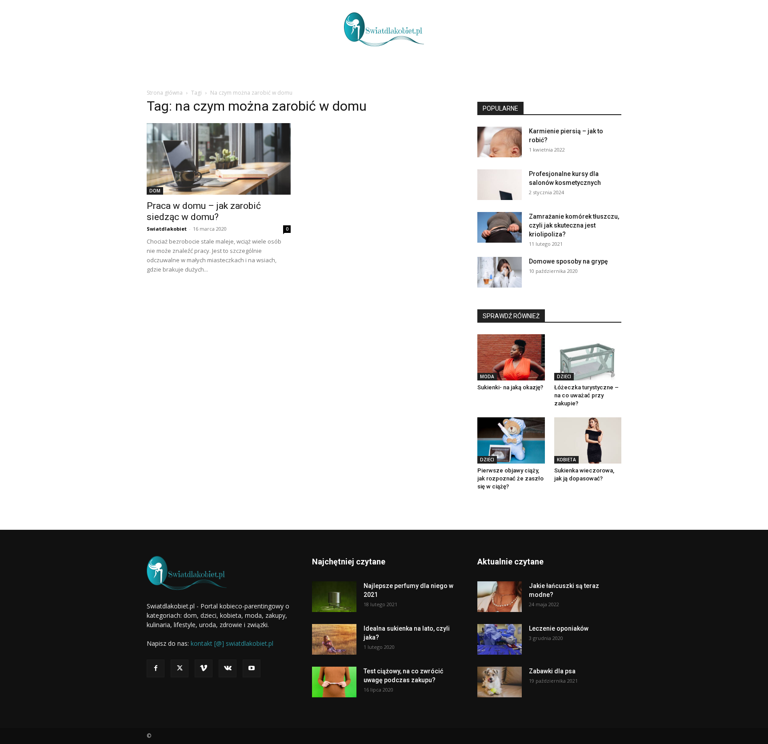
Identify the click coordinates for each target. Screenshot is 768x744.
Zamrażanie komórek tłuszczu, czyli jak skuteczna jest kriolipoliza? (574, 225)
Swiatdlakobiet (167, 228)
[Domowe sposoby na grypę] (499, 272)
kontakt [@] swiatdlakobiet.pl (232, 643)
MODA (487, 376)
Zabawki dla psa (552, 671)
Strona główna (165, 92)
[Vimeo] (203, 668)
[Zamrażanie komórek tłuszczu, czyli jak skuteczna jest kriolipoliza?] (499, 227)
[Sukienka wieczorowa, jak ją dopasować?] (588, 440)
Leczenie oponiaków (558, 628)
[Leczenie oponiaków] (499, 639)
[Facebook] (155, 668)
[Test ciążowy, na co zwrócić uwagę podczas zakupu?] (334, 682)
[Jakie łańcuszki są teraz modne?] (499, 596)
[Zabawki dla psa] (499, 682)
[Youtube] (251, 668)
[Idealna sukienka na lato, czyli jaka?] (334, 639)
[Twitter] (179, 668)
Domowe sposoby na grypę (568, 261)
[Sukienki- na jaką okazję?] (511, 357)
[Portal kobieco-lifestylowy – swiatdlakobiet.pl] (384, 29)
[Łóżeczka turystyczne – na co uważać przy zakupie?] (588, 357)
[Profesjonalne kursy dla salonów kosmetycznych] (499, 184)
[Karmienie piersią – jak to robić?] (499, 142)
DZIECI (564, 376)
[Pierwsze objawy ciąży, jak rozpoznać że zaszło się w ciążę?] (511, 440)
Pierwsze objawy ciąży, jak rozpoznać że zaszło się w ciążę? (510, 478)
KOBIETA (566, 459)
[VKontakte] (227, 668)
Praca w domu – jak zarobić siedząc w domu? (204, 211)
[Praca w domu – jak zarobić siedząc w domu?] (219, 159)
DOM (154, 191)
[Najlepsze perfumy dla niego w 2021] (334, 596)
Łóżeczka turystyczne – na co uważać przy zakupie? (586, 395)
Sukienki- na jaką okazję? (510, 387)
